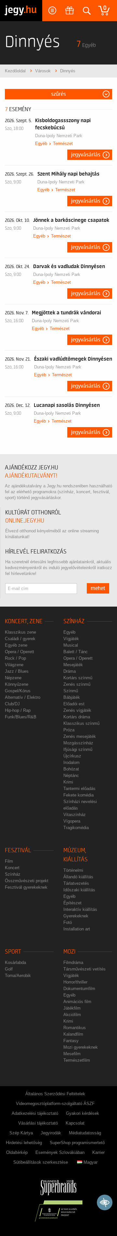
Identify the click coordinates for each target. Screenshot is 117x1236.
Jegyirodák (51, 1132)
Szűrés (58, 94)
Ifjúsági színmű (77, 749)
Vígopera (71, 821)
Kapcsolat (75, 1123)
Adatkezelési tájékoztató (35, 1113)
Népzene (13, 677)
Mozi (69, 951)
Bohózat (71, 769)
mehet (98, 588)
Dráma (69, 671)
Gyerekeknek (75, 915)
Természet (63, 143)
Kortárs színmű (77, 677)
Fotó (67, 922)
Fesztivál (18, 850)
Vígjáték (71, 638)
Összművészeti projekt (26, 880)
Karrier (98, 1152)
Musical (70, 645)
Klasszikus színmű (81, 723)
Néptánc (71, 775)
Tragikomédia (76, 827)
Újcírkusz (72, 756)
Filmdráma (73, 962)
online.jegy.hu (24, 520)
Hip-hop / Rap (18, 710)
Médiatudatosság (85, 1132)
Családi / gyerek (20, 638)
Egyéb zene (16, 645)
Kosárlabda (15, 962)
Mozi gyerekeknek (80, 1047)
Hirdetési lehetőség (24, 1142)
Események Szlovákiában (59, 1152)
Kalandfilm (73, 1034)
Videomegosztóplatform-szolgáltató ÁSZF (55, 1103)
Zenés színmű (76, 684)
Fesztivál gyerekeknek (26, 887)
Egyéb (41, 143)
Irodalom (71, 762)
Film (9, 861)
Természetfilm (76, 1060)
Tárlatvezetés (76, 883)
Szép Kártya (21, 1132)
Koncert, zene (24, 621)
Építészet (72, 902)
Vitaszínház (74, 814)
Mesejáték (73, 664)
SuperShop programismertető (77, 1142)
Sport (13, 951)
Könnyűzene (16, 684)
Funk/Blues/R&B (20, 716)
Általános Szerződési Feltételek (55, 1093)
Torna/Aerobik (18, 975)
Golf (9, 969)
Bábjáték (71, 697)
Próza (68, 729)
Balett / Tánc (75, 651)
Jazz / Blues (17, 671)
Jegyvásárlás (85, 155)
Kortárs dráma (76, 716)
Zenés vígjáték (77, 710)
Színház (73, 621)
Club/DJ (12, 703)
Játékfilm (72, 1008)
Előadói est (73, 703)
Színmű (70, 690)
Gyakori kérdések (82, 1113)
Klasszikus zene (20, 632)
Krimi (68, 782)
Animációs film (77, 1001)
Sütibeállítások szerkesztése (40, 1162)
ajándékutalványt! (31, 475)
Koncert (12, 867)
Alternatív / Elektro (22, 697)
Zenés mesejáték (79, 736)
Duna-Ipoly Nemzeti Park (58, 135)
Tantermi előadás (79, 788)
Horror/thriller (75, 982)
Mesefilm (72, 1053)
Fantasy (71, 1040)
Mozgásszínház (78, 742)
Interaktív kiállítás (80, 909)
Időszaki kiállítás (79, 889)
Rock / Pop (15, 658)
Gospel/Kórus (18, 690)
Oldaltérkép (17, 1152)
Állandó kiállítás (78, 876)
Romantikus (74, 1027)
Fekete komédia (78, 795)
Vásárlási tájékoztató (38, 1123)
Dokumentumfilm (79, 988)
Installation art (76, 929)
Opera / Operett (19, 651)
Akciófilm (72, 1014)
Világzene (14, 664)
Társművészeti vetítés (84, 969)
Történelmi (73, 870)
